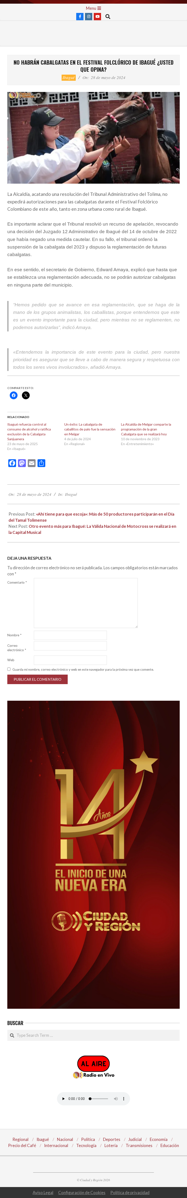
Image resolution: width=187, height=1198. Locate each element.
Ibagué (69, 77)
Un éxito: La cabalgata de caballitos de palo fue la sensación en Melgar (89, 429)
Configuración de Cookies (81, 1192)
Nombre (14, 635)
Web (10, 660)
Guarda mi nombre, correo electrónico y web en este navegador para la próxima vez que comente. (83, 669)
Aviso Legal (43, 1192)
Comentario (17, 582)
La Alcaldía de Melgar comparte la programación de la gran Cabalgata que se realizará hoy (146, 429)
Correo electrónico (16, 648)
